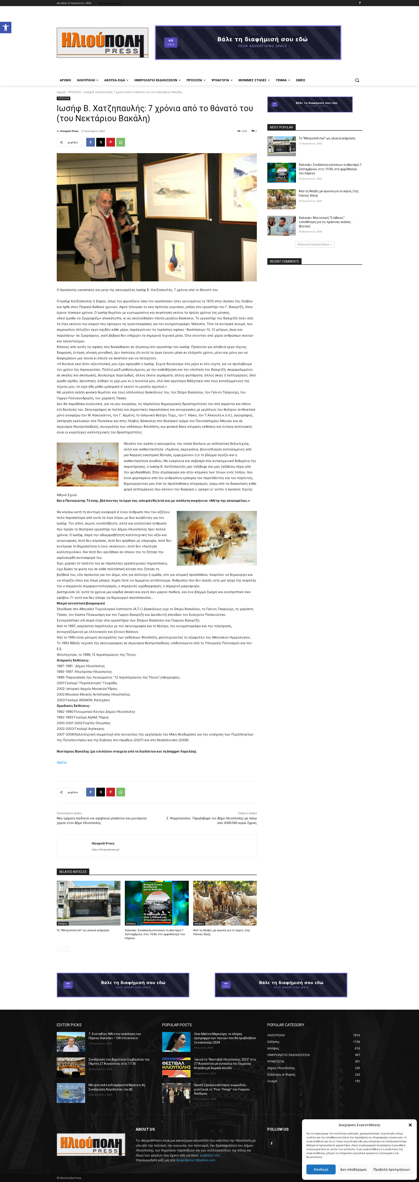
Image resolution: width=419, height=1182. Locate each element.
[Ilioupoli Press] (74, 846)
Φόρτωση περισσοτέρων (313, 244)
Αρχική (61, 92)
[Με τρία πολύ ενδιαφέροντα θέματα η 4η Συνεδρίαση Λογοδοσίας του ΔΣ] (71, 1093)
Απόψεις (62, 923)
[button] (5, 27)
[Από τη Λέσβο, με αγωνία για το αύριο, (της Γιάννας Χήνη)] (225, 903)
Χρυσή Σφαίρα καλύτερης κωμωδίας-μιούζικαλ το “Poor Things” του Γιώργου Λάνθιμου (222, 1089)
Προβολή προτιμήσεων (391, 1169)
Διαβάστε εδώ (210, 1155)
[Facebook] (359, 3)
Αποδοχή (321, 1169)
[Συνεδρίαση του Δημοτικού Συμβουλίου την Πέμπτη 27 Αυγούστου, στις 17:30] (71, 1067)
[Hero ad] (258, 43)
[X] (100, 142)
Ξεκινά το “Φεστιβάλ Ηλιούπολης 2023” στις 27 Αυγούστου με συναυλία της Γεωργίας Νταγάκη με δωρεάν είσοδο (225, 1064)
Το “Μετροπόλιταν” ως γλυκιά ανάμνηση (83, 930)
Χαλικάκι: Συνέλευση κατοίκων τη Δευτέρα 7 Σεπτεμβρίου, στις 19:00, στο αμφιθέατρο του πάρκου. (155, 934)
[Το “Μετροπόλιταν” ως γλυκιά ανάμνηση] (88, 903)
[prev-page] (59, 949)
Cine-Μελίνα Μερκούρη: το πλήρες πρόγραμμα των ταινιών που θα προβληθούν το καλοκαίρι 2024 (225, 1038)
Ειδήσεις (131, 923)
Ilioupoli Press (69, 131)
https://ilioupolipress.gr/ (106, 849)
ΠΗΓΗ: (62, 763)
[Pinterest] (110, 142)
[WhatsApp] (120, 142)
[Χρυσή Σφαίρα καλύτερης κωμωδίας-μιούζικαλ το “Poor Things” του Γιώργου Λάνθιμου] (176, 1093)
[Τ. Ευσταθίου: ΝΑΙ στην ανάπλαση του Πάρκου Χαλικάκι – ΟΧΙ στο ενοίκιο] (71, 1042)
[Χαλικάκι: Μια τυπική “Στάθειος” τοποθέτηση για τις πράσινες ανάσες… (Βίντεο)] (281, 226)
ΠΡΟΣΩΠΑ (74, 92)
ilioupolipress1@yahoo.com (195, 1160)
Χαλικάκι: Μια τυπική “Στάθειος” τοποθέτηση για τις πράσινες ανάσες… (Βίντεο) (326, 222)
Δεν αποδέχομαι (353, 1169)
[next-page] (66, 949)
